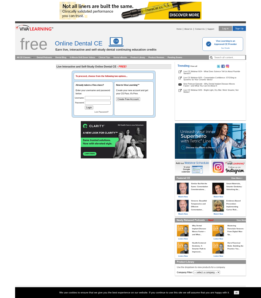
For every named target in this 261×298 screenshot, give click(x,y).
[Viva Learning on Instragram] (227, 67)
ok (236, 292)
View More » (236, 178)
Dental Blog (60, 57)
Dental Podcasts (44, 57)
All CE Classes (23, 57)
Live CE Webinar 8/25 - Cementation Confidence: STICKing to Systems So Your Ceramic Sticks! (209, 79)
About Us (188, 29)
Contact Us (200, 29)
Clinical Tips (104, 57)
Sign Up (239, 28)
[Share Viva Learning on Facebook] (223, 67)
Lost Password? (101, 112)
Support (210, 29)
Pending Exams (175, 57)
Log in (225, 28)
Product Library (137, 57)
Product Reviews (156, 57)
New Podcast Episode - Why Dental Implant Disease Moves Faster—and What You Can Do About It (209, 85)
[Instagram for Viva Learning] (228, 167)
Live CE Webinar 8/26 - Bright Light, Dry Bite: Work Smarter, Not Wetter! (210, 91)
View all (193, 66)
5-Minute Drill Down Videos (82, 57)
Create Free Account (128, 99)
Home (179, 29)
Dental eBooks (120, 57)
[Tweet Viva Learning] (219, 67)
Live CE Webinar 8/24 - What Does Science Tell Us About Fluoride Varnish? (211, 72)
